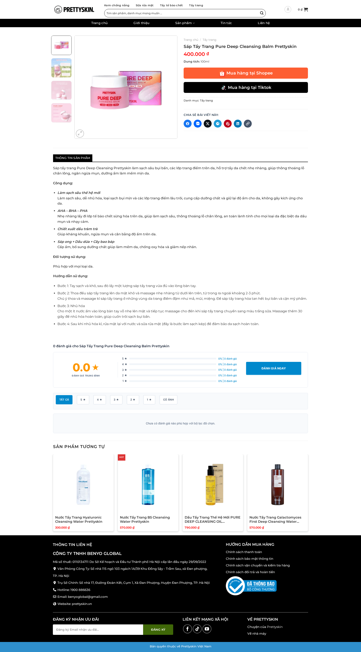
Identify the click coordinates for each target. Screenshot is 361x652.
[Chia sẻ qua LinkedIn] (238, 124)
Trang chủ (99, 23)
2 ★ (133, 399)
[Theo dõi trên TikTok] (197, 628)
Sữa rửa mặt (145, 5)
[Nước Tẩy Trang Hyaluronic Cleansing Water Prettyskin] (83, 484)
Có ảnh (168, 399)
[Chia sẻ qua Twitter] (208, 124)
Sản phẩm (183, 23)
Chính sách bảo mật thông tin (249, 559)
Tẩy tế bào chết (171, 5)
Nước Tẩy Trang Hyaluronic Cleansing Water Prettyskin (78, 519)
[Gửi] (261, 13)
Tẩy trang (196, 5)
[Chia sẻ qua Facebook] (188, 124)
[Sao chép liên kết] (248, 124)
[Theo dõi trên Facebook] (187, 628)
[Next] (170, 87)
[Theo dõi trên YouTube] (206, 628)
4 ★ (99, 399)
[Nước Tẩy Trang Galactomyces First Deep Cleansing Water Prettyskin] (277, 484)
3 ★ (116, 399)
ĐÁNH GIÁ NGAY (274, 368)
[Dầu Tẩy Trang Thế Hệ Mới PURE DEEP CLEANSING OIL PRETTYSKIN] (213, 484)
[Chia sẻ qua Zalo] (198, 124)
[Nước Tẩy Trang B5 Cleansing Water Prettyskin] (148, 484)
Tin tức (226, 23)
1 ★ (149, 399)
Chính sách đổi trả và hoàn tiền (250, 572)
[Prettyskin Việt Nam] (74, 9)
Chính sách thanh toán (244, 552)
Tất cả (64, 399)
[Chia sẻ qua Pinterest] (228, 124)
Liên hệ (264, 23)
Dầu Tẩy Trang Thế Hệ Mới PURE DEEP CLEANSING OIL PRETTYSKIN (212, 519)
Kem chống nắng (117, 5)
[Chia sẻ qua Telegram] (218, 124)
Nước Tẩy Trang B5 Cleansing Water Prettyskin (145, 519)
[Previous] (81, 87)
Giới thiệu (141, 23)
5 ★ (83, 399)
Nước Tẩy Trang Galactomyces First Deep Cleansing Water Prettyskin (275, 519)
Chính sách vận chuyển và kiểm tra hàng (258, 565)
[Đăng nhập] (288, 9)
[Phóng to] (80, 133)
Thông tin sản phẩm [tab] (72, 158)
